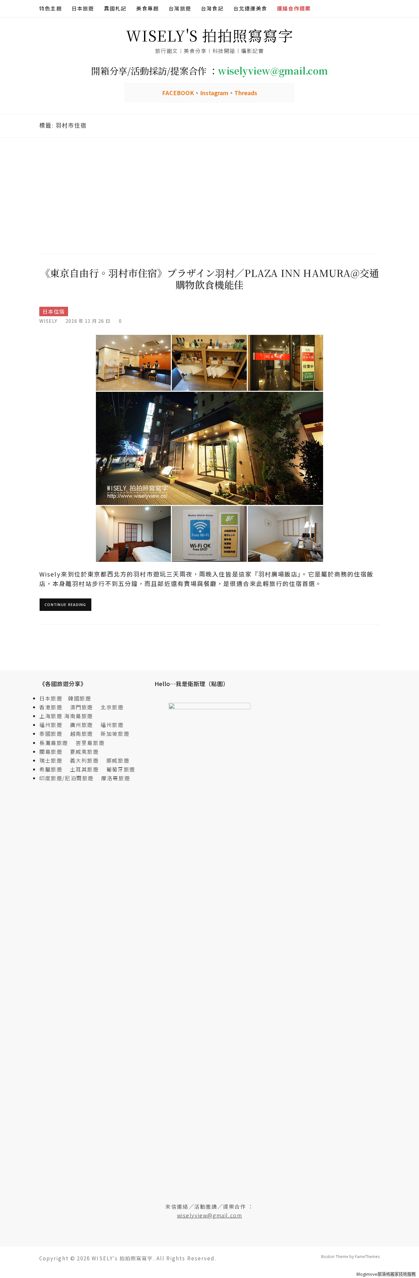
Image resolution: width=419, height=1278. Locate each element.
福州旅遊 (53, 725)
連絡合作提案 (294, 8)
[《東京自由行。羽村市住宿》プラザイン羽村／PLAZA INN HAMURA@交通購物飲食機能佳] (209, 448)
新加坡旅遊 (114, 733)
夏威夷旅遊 (84, 751)
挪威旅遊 (117, 760)
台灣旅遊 (180, 8)
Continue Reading (65, 604)
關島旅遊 (53, 751)
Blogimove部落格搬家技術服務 (386, 1274)
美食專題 (147, 8)
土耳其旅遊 (87, 769)
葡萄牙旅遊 (120, 769)
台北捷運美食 (250, 8)
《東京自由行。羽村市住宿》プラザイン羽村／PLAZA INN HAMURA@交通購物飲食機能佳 (209, 279)
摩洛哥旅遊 (115, 778)
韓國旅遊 (79, 698)
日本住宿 (54, 311)
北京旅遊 (111, 707)
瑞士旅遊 (53, 760)
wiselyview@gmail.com (209, 1215)
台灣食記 (212, 8)
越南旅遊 (84, 733)
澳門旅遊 (81, 707)
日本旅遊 (83, 8)
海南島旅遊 (78, 716)
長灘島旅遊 (53, 743)
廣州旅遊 (81, 725)
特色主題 (50, 8)
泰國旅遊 (53, 733)
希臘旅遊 (53, 769)
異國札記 (115, 8)
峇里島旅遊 (90, 743)
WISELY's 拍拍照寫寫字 (210, 35)
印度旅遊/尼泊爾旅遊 (69, 778)
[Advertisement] (209, 194)
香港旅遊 (50, 707)
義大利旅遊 (84, 760)
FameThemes (367, 1256)
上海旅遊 (50, 716)
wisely (48, 320)
